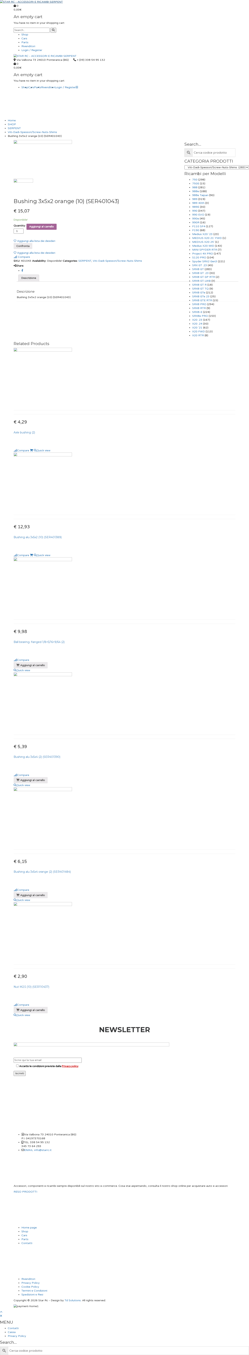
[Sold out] (31, 450)
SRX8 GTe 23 (201, 296)
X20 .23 (197, 319)
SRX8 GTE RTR (202, 300)
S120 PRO (199, 257)
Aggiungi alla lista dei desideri (35, 241)
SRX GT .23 (199, 265)
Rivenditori (28, 46)
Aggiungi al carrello (41, 226)
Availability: (39, 260)
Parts (24, 42)
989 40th (198, 203)
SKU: (17, 260)
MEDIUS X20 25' (203, 242)
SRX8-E (197, 312)
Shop (24, 34)
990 (194, 210)
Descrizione (28, 278)
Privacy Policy (30, 1283)
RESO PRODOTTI (25, 1191)
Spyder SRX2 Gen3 (204, 261)
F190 (195, 230)
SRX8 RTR (199, 308)
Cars (24, 38)
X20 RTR (198, 335)
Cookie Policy (30, 1286)
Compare (23, 257)
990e (195, 218)
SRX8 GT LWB (201, 281)
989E (195, 207)
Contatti (26, 1243)
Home (12, 120)
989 (194, 199)
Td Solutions (73, 1300)
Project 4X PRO (202, 253)
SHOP (12, 124)
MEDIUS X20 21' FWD (207, 238)
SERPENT (14, 128)
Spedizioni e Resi (32, 1294)
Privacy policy (70, 1066)
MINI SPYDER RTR (204, 249)
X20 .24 (197, 323)
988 (194, 187)
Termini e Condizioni (34, 1290)
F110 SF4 (198, 226)
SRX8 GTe (198, 292)
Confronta (23, 246)
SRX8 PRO (199, 304)
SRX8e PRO (200, 316)
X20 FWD (198, 331)
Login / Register (31, 50)
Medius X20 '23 (202, 234)
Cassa (12, 1332)
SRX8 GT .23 (200, 273)
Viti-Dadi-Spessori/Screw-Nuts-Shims (32, 132)
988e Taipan (200, 195)
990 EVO (198, 214)
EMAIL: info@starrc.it (38, 1150)
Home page (29, 1227)
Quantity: (20, 225)
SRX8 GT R (199, 284)
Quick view (43, 450)
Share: (20, 265)
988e (195, 191)
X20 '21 (197, 327)
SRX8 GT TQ (200, 288)
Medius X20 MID (203, 245)
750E (195, 183)
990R (195, 222)
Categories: (70, 260)
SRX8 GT (198, 269)
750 (194, 179)
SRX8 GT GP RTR (203, 277)
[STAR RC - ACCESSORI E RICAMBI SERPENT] (31, 2)
